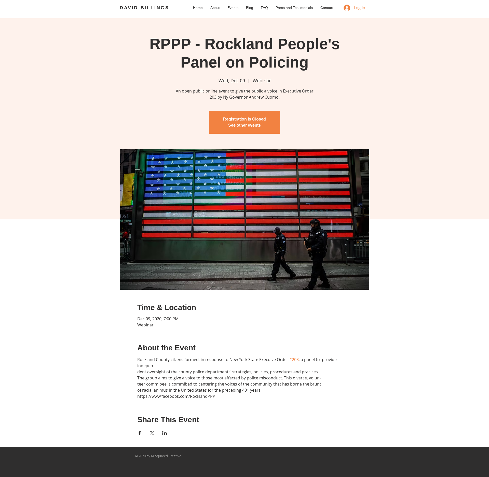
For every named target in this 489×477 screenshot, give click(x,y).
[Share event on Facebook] (139, 433)
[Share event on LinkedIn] (164, 433)
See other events (244, 125)
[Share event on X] (152, 433)
